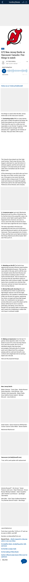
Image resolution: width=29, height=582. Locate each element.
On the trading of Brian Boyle (10, 552)
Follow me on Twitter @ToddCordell (12, 86)
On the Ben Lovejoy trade (8, 549)
